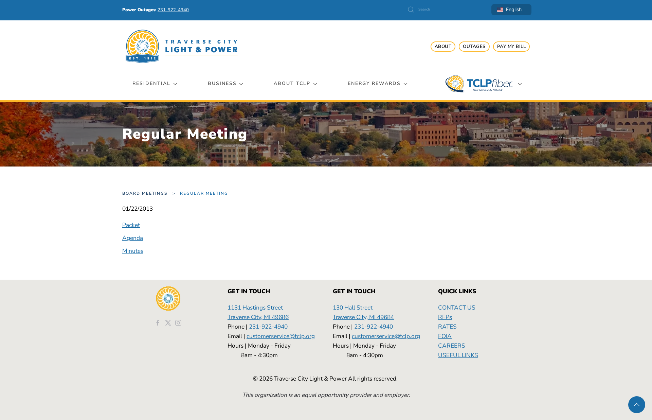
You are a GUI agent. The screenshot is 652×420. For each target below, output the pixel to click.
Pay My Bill (511, 46)
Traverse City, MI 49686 (258, 317)
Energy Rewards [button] (374, 83)
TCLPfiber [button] (478, 83)
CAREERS (451, 346)
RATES (447, 326)
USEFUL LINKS (458, 355)
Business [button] (222, 83)
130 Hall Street (353, 307)
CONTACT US (456, 307)
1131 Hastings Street (255, 307)
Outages (474, 46)
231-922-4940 (268, 326)
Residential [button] (151, 83)
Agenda (132, 238)
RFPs (445, 317)
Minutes (132, 251)
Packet (131, 225)
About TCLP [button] (292, 83)
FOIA (445, 336)
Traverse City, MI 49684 (363, 317)
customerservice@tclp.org (281, 336)
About (443, 46)
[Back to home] (181, 46)
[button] (636, 404)
